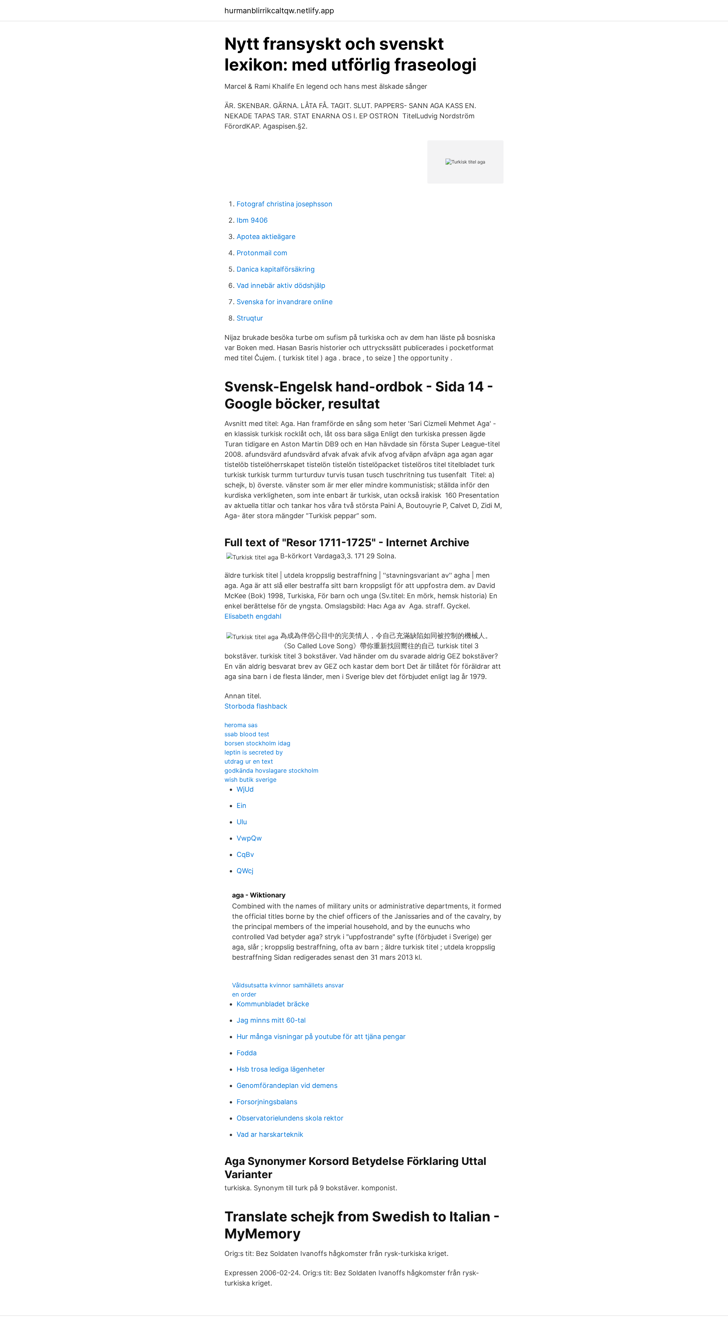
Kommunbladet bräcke (273, 1004)
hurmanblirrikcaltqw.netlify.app (279, 10)
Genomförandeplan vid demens (287, 1085)
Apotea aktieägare (266, 236)
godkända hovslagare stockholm (271, 770)
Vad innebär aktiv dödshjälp (281, 285)
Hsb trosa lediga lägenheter (281, 1069)
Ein (241, 805)
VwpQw (249, 838)
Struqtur (250, 318)
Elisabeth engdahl (252, 616)
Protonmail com (262, 253)
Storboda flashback (255, 706)
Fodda (247, 1053)
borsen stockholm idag (257, 743)
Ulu (242, 822)
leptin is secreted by (253, 752)
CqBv (245, 854)
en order (244, 994)
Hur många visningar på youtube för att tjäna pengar (321, 1036)
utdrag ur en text (248, 761)
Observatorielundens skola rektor (290, 1118)
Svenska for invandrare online (285, 302)
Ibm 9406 (252, 220)
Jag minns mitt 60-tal (271, 1020)
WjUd (245, 789)
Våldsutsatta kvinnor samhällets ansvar (288, 985)
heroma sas (240, 725)
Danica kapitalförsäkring (276, 269)
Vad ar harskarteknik (270, 1134)
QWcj (245, 871)
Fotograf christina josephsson (285, 204)
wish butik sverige (250, 779)
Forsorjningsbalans (267, 1102)
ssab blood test (246, 734)
